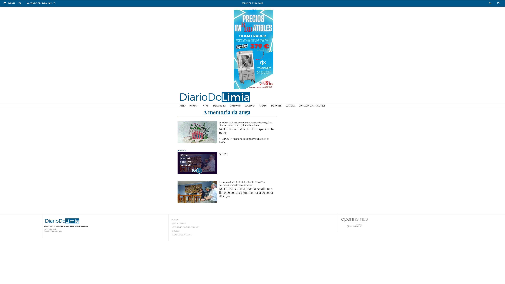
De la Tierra (219, 105)
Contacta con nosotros (312, 105)
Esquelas (176, 231)
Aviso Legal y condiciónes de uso (185, 227)
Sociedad (250, 105)
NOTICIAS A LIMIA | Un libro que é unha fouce (246, 131)
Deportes (276, 105)
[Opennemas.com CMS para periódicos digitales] (354, 222)
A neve (223, 153)
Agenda (263, 105)
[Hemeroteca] (498, 3)
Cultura (290, 105)
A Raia (206, 105)
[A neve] (197, 163)
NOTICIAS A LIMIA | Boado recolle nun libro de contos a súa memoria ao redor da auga (246, 192)
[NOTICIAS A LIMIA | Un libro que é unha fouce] (197, 132)
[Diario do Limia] (215, 97)
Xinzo (182, 105)
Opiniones (235, 105)
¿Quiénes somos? (179, 223)
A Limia (193, 105)
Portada (175, 219)
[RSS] (490, 3)
